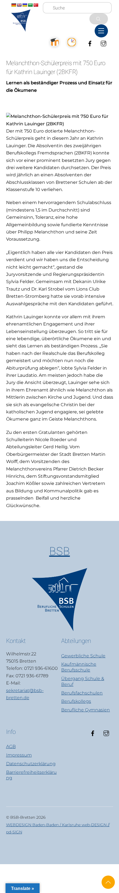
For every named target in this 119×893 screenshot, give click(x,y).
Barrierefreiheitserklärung (31, 775)
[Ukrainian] (24, 5)
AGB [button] (11, 746)
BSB (59, 551)
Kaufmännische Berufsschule (78, 667)
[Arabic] (30, 5)
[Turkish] (35, 5)
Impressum (19, 755)
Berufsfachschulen (82, 693)
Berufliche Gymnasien (85, 710)
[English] (19, 5)
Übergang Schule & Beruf (82, 681)
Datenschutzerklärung (31, 763)
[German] (13, 5)
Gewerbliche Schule (83, 655)
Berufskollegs (76, 701)
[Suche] (98, 18)
